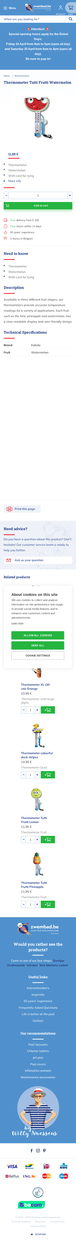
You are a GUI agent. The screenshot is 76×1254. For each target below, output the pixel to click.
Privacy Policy (57, 1221)
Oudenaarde (16, 965)
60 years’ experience (22, 232)
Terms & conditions (21, 1221)
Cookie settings (38, 1226)
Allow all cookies (38, 635)
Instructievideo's (38, 988)
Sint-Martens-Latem (53, 965)
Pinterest (44, 1150)
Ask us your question (29, 560)
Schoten (32, 965)
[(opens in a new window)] (38, 1234)
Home (7, 75)
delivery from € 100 (24, 220)
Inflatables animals (38, 1070)
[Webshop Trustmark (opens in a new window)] (38, 1204)
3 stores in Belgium (21, 238)
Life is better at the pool (38, 1014)
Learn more (17, 623)
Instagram (38, 1150)
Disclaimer (40, 1221)
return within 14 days (25, 226)
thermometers (22, 75)
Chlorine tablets (38, 1051)
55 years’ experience (38, 1001)
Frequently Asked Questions (38, 1007)
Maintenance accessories (38, 1077)
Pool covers (38, 1064)
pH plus (38, 1057)
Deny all (37, 645)
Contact (38, 1020)
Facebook (31, 1150)
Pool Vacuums (38, 1044)
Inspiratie (38, 994)
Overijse (58, 960)
